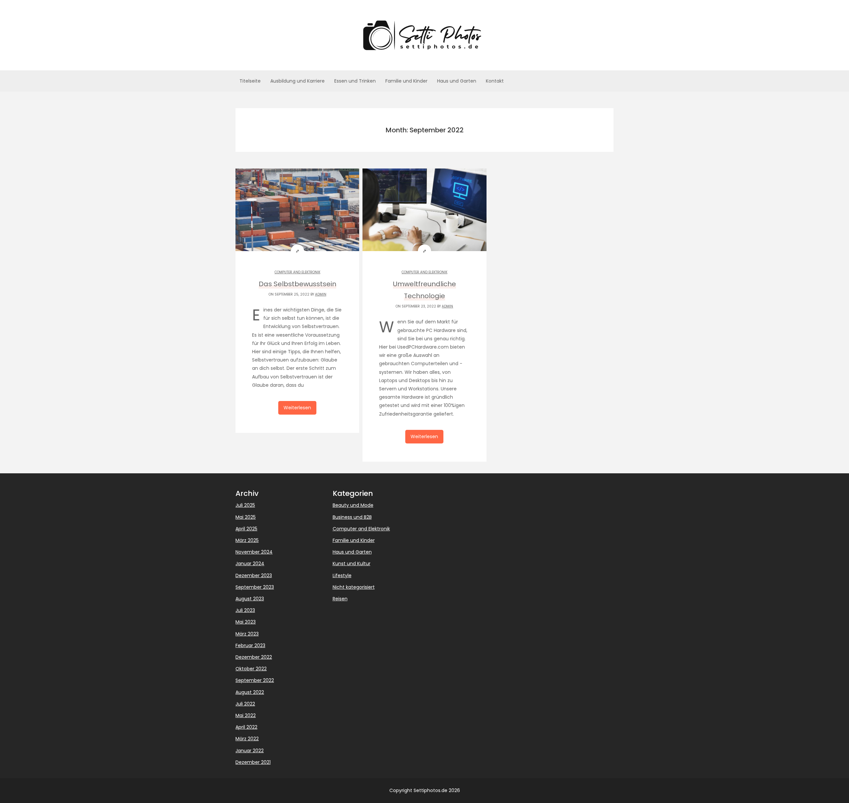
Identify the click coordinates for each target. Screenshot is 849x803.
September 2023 (254, 587)
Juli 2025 (245, 505)
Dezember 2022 (253, 657)
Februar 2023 (250, 645)
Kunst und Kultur (351, 563)
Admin (320, 294)
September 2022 (254, 680)
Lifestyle (342, 575)
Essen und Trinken (355, 81)
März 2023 (247, 634)
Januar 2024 (249, 563)
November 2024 (254, 552)
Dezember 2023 (253, 575)
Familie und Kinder (406, 81)
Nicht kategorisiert (354, 587)
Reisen (340, 598)
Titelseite (250, 81)
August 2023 (249, 598)
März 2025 (247, 540)
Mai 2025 (245, 517)
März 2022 (247, 738)
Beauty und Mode (353, 505)
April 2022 (246, 727)
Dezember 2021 (253, 762)
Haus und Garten (456, 81)
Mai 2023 (245, 622)
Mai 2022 (245, 715)
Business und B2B (352, 517)
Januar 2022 (249, 750)
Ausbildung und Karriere (297, 81)
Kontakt (495, 81)
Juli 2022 (245, 704)
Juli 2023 (245, 610)
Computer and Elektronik (297, 272)
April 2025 (246, 528)
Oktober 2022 (251, 668)
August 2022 (249, 692)
